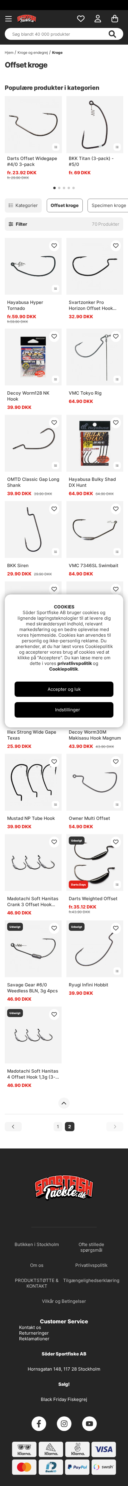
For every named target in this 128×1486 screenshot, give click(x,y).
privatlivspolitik (75, 663)
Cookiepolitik (63, 669)
